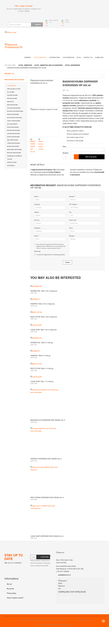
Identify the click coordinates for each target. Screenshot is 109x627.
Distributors (54, 57)
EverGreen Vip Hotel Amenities (15, 111)
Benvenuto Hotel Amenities (14, 152)
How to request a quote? (15, 598)
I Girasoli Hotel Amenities (13, 143)
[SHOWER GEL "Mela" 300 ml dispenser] (67, 286)
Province (36, 220)
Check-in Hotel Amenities (13, 120)
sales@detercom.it (64, 575)
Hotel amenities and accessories (14, 79)
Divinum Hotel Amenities (13, 136)
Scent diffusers (11, 165)
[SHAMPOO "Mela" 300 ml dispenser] (67, 299)
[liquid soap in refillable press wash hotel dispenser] (67, 518)
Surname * (72, 196)
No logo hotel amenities (13, 146)
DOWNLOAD (65, 598)
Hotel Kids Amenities (12, 95)
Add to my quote (90, 157)
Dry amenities (10, 92)
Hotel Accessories (12, 162)
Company (27, 57)
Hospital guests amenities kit (14, 156)
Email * (36, 236)
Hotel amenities (40, 57)
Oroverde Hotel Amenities (13, 108)
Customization (68, 57)
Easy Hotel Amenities (12, 140)
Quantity (65, 153)
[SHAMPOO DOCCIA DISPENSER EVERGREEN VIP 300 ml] (103, 75)
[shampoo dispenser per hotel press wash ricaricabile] (67, 441)
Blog (79, 57)
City (70, 212)
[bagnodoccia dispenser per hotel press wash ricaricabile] (67, 402)
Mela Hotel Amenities (12, 105)
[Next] (58, 108)
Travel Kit (9, 159)
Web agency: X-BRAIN (83, 620)
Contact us (88, 57)
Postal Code (72, 220)
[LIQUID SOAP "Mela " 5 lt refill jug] (67, 377)
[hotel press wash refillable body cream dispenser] (67, 480)
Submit (67, 262)
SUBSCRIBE (45, 557)
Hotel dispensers (11, 85)
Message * (72, 236)
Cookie (68, 620)
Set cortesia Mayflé (12, 124)
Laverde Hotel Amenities (13, 133)
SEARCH (38, 24)
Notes (64, 146)
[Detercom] (20, 35)
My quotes (10, 588)
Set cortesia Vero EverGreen (14, 117)
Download (99, 57)
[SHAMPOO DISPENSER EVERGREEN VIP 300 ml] (100, 75)
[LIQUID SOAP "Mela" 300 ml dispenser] (67, 325)
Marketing (37, 251)
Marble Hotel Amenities (13, 114)
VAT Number (73, 204)
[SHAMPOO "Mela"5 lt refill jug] (67, 351)
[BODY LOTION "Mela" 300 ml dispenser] (67, 312)
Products (9, 74)
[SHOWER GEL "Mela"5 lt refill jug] (67, 338)
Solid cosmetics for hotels (13, 89)
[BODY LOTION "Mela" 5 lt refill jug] (67, 364)
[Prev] (32, 108)
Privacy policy (11, 593)
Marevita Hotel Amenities (13, 130)
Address (36, 212)
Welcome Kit (10, 101)
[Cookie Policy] (103, 621)
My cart (9, 584)
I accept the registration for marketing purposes (50, 254)
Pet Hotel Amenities (12, 98)
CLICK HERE (23, 11)
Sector (71, 228)
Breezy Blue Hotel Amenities (14, 149)
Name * (36, 196)
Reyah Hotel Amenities (13, 127)
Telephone (37, 228)
